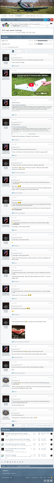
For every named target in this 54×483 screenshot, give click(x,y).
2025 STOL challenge (10, 455)
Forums (19, 16)
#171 (51, 250)
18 (30, 440)
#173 (51, 286)
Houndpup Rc (6, 32)
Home (4, 16)
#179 (51, 396)
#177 (51, 361)
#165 (51, 144)
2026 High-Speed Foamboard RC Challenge (16, 433)
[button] (23, 16)
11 (17, 51)
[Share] (49, 55)
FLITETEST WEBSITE (6, 473)
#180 (51, 410)
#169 (51, 217)
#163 (51, 100)
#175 (51, 319)
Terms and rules (34, 477)
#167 (51, 177)
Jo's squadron (8, 445)
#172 (51, 267)
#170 (51, 234)
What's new (29, 16)
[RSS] (52, 477)
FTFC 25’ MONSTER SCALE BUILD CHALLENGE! (17, 439)
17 (28, 440)
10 (14, 51)
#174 (51, 303)
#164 (51, 119)
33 (21, 51)
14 (7, 436)
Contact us (28, 477)
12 (29, 434)
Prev (3, 51)
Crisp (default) (6, 477)
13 (5, 436)
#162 (51, 70)
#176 (51, 346)
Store (11, 16)
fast (27, 32)
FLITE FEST (14, 473)
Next (24, 51)
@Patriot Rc (23, 136)
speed (33, 32)
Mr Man (6, 62)
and (19, 172)
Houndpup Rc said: (17, 57)
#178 (51, 377)
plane (30, 32)
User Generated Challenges (22, 434)
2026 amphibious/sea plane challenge (15, 444)
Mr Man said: (15, 147)
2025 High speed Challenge (19, 105)
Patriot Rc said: (16, 399)
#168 (51, 197)
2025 (19, 32)
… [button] (7, 51)
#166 (51, 160)
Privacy (41, 477)
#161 (51, 54)
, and (21, 341)
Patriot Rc (6, 385)
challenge (23, 32)
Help (45, 477)
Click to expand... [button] (32, 133)
